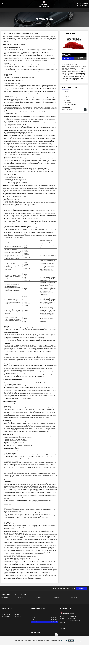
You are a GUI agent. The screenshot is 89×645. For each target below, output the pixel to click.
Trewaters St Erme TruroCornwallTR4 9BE (66, 95)
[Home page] (44, 4)
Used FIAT (20, 597)
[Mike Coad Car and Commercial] (67, 614)
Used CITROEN (4, 597)
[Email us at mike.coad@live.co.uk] (5, 3)
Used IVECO (56, 597)
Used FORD (38, 597)
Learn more (64, 640)
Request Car (51, 9)
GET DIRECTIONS (35, 632)
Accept (71, 640)
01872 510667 (83, 3)
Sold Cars (73, 9)
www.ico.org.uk (38, 86)
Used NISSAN (4, 600)
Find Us (84, 9)
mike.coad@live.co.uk (17, 80)
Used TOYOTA (39, 600)
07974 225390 (83, 5)
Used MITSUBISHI (74, 597)
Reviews (63, 9)
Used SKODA (21, 600)
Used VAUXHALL (56, 600)
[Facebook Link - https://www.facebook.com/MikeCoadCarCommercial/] (2, 3)
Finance (40, 9)
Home (4, 9)
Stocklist (14, 9)
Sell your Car (28, 9)
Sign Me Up (81, 588)
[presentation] (67, 62)
